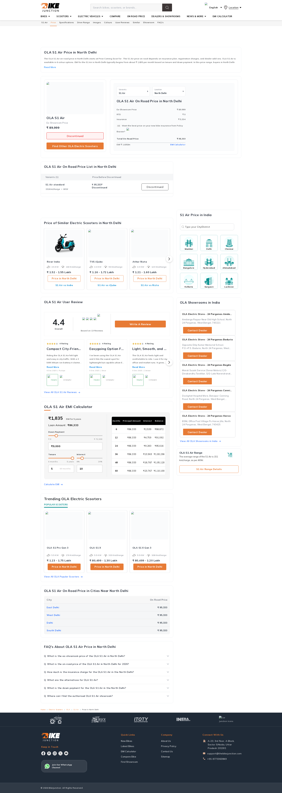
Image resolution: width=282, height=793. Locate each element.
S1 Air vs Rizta (150, 285)
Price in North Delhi (64, 278)
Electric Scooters (56, 710)
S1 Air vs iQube (107, 285)
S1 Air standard (55, 184)
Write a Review (140, 324)
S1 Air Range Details (209, 469)
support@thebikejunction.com (224, 753)
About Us (166, 741)
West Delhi (53, 615)
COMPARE (115, 16)
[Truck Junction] (98, 719)
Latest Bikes (127, 746)
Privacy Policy (168, 746)
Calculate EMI (51, 484)
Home (43, 710)
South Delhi (54, 630)
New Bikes (126, 741)
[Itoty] (141, 719)
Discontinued (75, 136)
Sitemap (165, 756)
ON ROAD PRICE (136, 16)
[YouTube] (66, 753)
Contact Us (167, 751)
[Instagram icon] (55, 753)
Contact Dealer (197, 330)
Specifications (66, 22)
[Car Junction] (226, 719)
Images (97, 22)
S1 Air (44, 22)
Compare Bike (128, 756)
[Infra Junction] (183, 719)
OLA (68, 710)
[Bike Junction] (50, 7)
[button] (167, 7)
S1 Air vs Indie (64, 285)
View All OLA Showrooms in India (199, 441)
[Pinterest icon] (49, 753)
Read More (53, 367)
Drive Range (83, 22)
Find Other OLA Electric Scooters (75, 146)
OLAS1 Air (56, 118)
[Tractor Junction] (56, 719)
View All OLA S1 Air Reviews (60, 392)
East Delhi (53, 607)
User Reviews (122, 22)
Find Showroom (129, 762)
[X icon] (60, 753)
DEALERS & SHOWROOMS (165, 16)
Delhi (50, 622)
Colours (108, 22)
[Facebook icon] (43, 753)
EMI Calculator (177, 144)
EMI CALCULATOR (222, 16)
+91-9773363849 (217, 758)
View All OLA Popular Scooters (61, 576)
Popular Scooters (56, 504)
